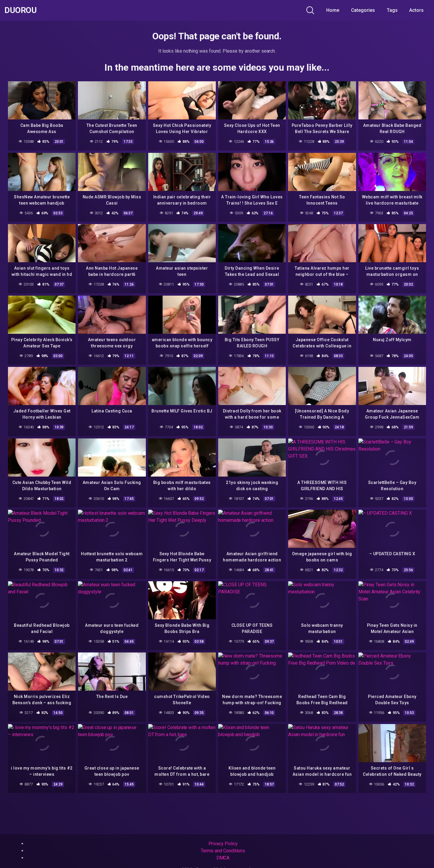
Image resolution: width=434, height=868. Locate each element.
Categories (363, 10)
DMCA (223, 858)
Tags (392, 10)
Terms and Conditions (223, 851)
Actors (416, 10)
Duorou (20, 10)
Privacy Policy (223, 843)
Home (332, 10)
